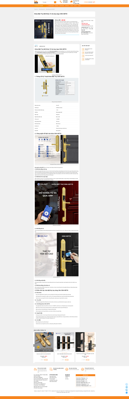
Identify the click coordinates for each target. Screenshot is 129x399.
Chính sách (67, 5)
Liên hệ (66, 377)
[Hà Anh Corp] (37, 2)
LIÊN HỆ (79, 5)
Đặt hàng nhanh (51, 5)
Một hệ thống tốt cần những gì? (88, 49)
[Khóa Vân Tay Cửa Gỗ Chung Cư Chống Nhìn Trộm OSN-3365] (85, 342)
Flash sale (56, 5)
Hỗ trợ (75, 5)
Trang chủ (36, 9)
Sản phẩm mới (62, 5)
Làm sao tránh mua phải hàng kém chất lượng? (89, 53)
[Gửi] (55, 2)
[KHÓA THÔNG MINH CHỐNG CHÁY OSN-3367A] (64, 342)
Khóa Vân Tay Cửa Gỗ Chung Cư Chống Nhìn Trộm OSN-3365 (85, 354)
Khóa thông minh (42, 9)
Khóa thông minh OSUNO (50, 9)
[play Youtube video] (60, 63)
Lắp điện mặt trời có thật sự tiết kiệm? (89, 59)
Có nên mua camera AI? (89, 55)
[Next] (95, 347)
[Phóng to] (36, 37)
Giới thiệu (66, 378)
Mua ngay (45, 359)
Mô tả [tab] (36, 46)
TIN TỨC (72, 5)
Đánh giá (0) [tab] (42, 46)
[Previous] (34, 347)
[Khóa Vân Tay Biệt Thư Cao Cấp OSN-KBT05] (44, 342)
